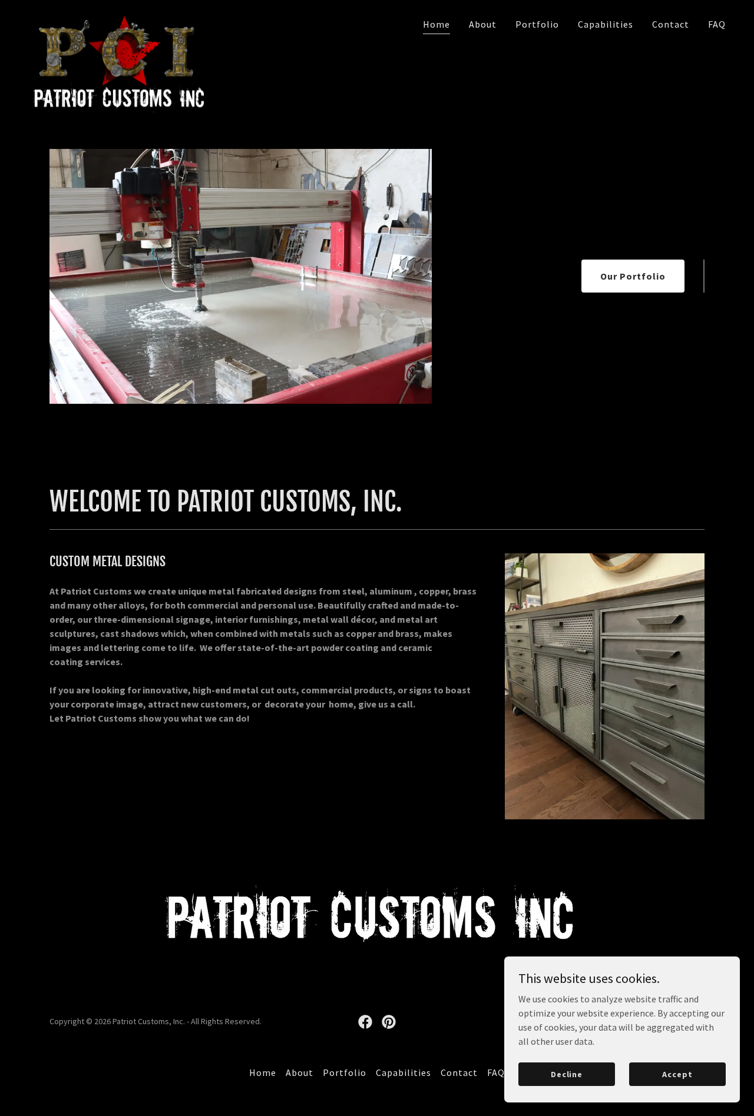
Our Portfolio (633, 276)
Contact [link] (670, 24)
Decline (567, 1073)
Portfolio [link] (537, 24)
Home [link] (436, 24)
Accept (677, 1073)
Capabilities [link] (605, 24)
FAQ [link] (717, 24)
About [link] (483, 24)
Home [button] (262, 1072)
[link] (116, 20)
